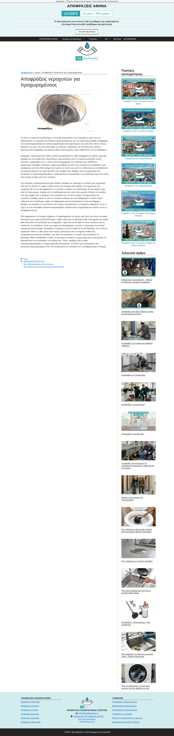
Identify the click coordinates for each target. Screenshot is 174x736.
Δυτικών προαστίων (138, 245)
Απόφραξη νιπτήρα (29, 710)
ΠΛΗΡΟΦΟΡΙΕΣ (87, 32)
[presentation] (138, 267)
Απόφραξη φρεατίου (30, 714)
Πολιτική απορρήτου (87, 721)
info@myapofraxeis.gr (88, 713)
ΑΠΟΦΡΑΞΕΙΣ (28, 261)
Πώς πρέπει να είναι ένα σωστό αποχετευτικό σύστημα (43, 267)
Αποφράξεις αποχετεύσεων (124, 702)
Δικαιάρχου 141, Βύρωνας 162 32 (88, 716)
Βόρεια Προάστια (146, 186)
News (37, 72)
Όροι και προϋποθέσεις (87, 719)
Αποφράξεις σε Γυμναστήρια (133, 375)
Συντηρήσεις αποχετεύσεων (124, 710)
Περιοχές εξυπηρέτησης (71, 39)
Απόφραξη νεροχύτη (30, 706)
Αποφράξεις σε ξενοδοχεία (132, 434)
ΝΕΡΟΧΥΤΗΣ (39, 261)
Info (106, 39)
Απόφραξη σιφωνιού (30, 718)
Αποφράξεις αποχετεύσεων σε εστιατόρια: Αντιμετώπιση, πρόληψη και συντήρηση (137, 465)
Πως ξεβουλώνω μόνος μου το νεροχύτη (38, 264)
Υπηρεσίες (93, 39)
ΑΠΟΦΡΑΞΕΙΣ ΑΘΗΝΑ (48, 39)
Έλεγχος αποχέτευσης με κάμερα (127, 718)
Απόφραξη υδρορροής (31, 722)
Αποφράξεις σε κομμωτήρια (133, 405)
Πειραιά (151, 131)
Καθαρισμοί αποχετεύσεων (124, 706)
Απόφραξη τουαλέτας (30, 702)
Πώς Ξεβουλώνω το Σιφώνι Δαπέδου (137, 561)
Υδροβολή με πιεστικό (122, 714)
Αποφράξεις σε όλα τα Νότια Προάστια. (138, 158)
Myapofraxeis (27, 72)
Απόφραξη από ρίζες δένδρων (126, 722)
